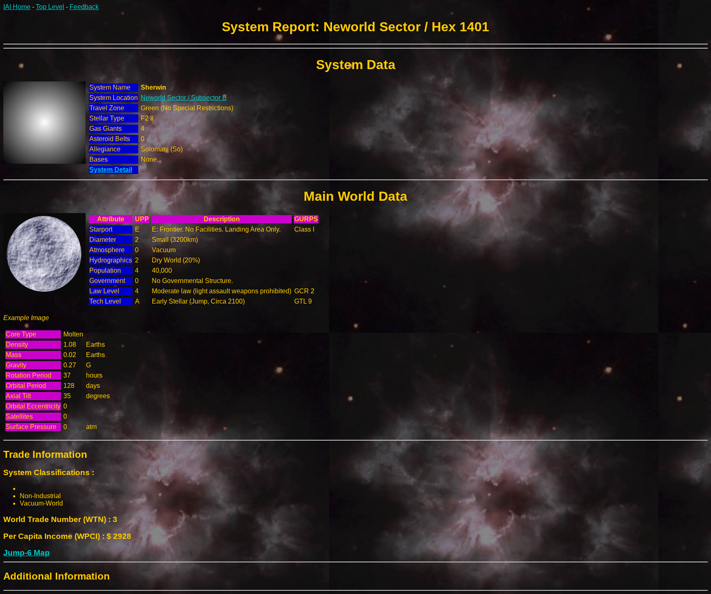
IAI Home (16, 6)
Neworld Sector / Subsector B (184, 97)
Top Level (50, 6)
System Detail (110, 169)
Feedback (84, 6)
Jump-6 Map (26, 552)
